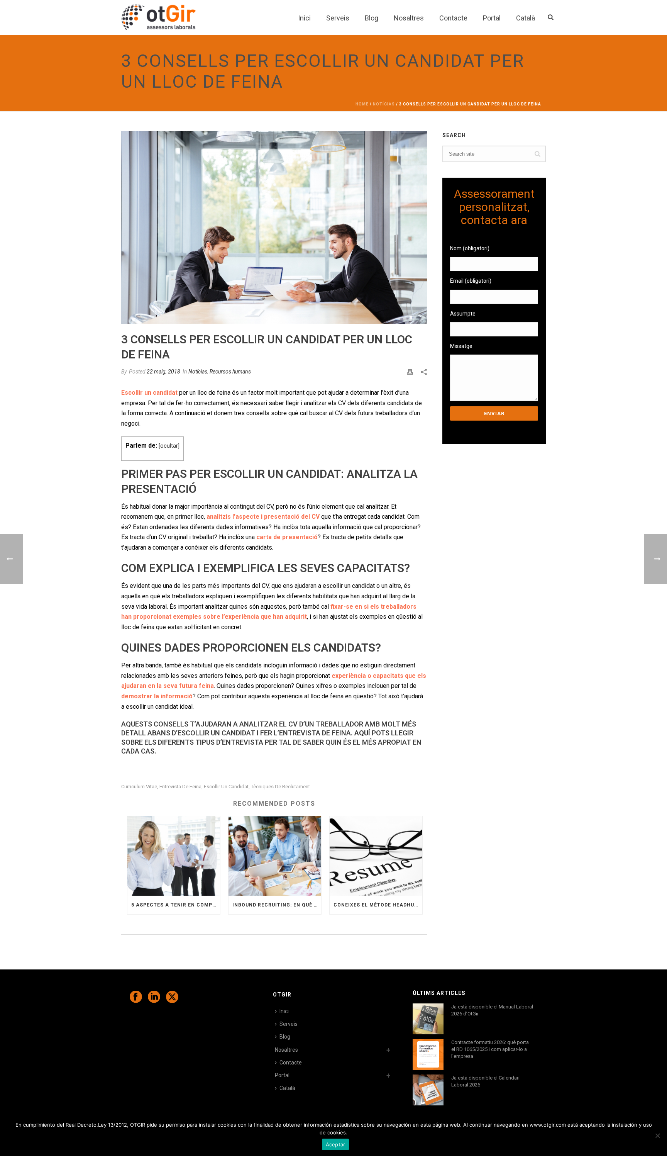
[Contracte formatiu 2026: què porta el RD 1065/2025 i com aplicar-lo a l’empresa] (428, 1054)
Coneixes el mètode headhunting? (378, 905)
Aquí (362, 733)
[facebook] (136, 997)
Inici (304, 18)
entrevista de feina (180, 786)
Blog (371, 18)
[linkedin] (154, 997)
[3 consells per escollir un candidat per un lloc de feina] (274, 227)
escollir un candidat (226, 786)
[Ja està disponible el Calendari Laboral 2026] (428, 1090)
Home (362, 104)
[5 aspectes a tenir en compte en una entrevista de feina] (173, 855)
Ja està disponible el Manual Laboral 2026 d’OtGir (492, 1010)
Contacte (453, 18)
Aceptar (335, 1144)
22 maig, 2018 (163, 371)
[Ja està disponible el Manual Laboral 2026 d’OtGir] (428, 1018)
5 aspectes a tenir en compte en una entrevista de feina (175, 905)
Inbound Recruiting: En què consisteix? (276, 905)
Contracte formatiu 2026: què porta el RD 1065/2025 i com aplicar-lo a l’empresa (490, 1049)
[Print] (410, 371)
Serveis (337, 18)
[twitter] (172, 997)
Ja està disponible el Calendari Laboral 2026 (485, 1081)
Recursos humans (230, 371)
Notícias (384, 104)
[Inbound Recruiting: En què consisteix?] (275, 855)
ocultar (169, 446)
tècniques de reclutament (280, 786)
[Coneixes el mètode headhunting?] (376, 855)
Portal (492, 18)
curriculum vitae (139, 786)
